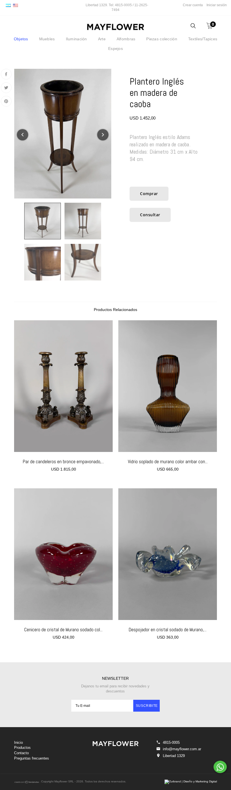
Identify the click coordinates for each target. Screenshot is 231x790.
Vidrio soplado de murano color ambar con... (168, 461)
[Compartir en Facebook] (6, 74)
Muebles (47, 39)
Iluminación (76, 39)
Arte (102, 39)
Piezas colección (161, 39)
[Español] (8, 5)
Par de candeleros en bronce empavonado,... (63, 461)
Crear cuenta (193, 5)
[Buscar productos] (193, 27)
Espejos (115, 48)
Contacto (21, 753)
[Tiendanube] (26, 782)
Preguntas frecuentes (31, 758)
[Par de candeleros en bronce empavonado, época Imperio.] (63, 386)
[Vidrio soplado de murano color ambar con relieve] (167, 386)
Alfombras (126, 39)
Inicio (18, 742)
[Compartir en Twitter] (6, 87)
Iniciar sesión (216, 5)
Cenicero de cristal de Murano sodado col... (63, 629)
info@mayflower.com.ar (182, 749)
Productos (22, 747)
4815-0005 (171, 742)
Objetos (21, 39)
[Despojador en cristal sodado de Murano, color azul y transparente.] (167, 554)
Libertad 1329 (174, 756)
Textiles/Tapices (202, 39)
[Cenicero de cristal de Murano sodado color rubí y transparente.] (63, 554)
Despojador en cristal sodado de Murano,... (167, 629)
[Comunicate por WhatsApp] (220, 767)
